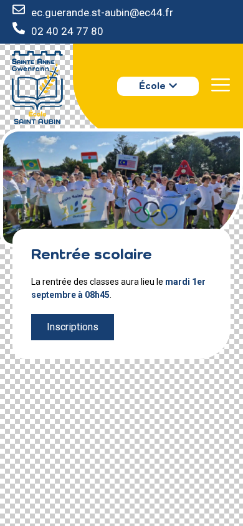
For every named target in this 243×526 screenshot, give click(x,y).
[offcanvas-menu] (220, 84)
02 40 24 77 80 (67, 31)
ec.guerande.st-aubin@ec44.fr (102, 12)
